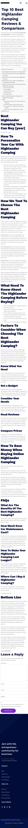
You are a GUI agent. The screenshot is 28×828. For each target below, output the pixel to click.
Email (3, 690)
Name (3, 683)
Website (3, 696)
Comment (4, 663)
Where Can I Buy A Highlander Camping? (14, 109)
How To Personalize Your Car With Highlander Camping (14, 74)
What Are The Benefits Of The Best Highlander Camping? (15, 102)
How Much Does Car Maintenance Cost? (14, 104)
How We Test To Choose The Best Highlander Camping (14, 78)
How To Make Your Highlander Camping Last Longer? (14, 107)
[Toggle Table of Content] (24, 69)
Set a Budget (8, 89)
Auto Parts (8, 650)
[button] (20, 3)
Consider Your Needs (9, 91)
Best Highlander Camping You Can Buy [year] (13, 71)
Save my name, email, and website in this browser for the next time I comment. (12, 705)
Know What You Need (9, 87)
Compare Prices (8, 94)
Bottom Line (6, 111)
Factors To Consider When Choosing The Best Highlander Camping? (14, 85)
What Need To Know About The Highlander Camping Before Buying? (13, 81)
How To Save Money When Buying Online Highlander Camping (13, 96)
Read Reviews (8, 92)
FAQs (4, 99)
